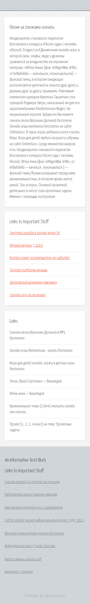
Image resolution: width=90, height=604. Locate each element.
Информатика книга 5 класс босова (30, 546)
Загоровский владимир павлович (33, 282)
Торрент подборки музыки (28, 270)
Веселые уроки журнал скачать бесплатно (34, 533)
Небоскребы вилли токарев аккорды (31, 494)
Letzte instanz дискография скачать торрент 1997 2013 (44, 520)
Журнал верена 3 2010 (26, 245)
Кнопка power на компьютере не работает (40, 258)
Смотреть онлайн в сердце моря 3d (35, 233)
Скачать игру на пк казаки (27, 295)
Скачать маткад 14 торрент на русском (32, 482)
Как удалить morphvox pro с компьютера (34, 508)
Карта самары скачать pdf (23, 559)
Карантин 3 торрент (19, 572)
